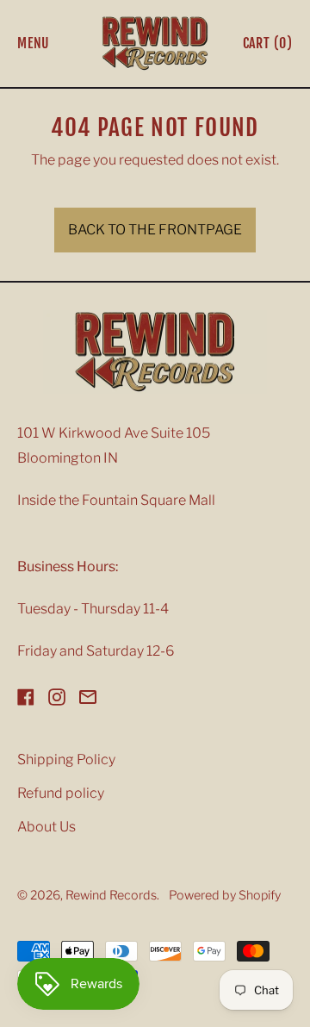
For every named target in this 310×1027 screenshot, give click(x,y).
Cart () (267, 46)
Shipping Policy (66, 759)
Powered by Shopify (225, 895)
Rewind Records (111, 895)
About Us (46, 826)
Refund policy (60, 793)
